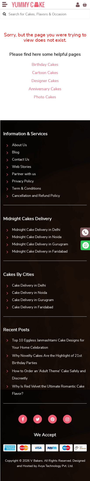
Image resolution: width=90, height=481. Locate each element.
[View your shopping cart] (85, 5)
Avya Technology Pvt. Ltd (55, 466)
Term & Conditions (26, 188)
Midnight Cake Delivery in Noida (36, 237)
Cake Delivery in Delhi (29, 285)
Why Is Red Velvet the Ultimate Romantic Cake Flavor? (48, 390)
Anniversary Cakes (45, 89)
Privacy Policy (23, 181)
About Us (19, 145)
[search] (4, 14)
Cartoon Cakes (45, 73)
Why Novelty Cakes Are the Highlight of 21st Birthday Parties (47, 359)
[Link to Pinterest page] (52, 420)
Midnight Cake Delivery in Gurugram (40, 244)
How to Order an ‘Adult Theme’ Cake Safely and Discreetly (49, 374)
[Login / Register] (78, 4)
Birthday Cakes (45, 65)
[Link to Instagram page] (67, 420)
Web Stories (21, 167)
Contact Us (20, 159)
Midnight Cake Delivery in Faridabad (40, 251)
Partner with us (24, 174)
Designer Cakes (45, 81)
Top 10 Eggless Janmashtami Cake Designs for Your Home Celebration (48, 344)
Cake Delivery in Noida (29, 292)
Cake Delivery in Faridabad (32, 307)
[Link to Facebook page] (22, 420)
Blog (15, 152)
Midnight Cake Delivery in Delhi (36, 230)
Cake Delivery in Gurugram (33, 300)
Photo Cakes (45, 97)
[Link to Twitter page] (37, 420)
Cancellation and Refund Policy (36, 195)
